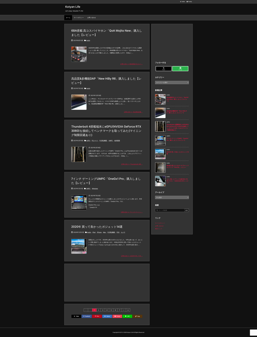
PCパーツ (95, 140)
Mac (104, 232)
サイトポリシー (160, 223)
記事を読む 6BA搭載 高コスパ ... (131, 64)
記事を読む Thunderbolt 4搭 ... (132, 164)
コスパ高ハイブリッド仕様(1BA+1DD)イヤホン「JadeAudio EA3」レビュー (177, 180)
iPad (94, 232)
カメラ (123, 232)
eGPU (88, 140)
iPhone (99, 232)
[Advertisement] (107, 282)
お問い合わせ (159, 226)
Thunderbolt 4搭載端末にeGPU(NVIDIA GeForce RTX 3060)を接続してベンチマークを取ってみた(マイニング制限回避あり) (106, 131)
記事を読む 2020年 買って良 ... (132, 256)
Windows (95, 188)
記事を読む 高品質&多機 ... (133, 112)
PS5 (118, 232)
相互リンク (158, 229)
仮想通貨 (117, 140)
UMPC (111, 140)
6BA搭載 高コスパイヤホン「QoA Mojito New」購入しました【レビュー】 (177, 99)
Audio (88, 40)
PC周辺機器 (103, 140)
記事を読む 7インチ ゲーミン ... (132, 212)
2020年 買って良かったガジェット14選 (96, 226)
